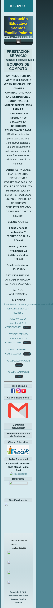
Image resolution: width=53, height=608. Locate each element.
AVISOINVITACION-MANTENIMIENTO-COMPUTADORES (16, 323)
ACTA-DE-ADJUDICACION (18, 361)
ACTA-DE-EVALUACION (18, 372)
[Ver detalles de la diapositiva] (18, 512)
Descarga (27, 327)
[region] (18, 512)
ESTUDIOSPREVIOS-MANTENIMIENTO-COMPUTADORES (16, 338)
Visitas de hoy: (18, 540)
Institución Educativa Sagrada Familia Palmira (18, 26)
